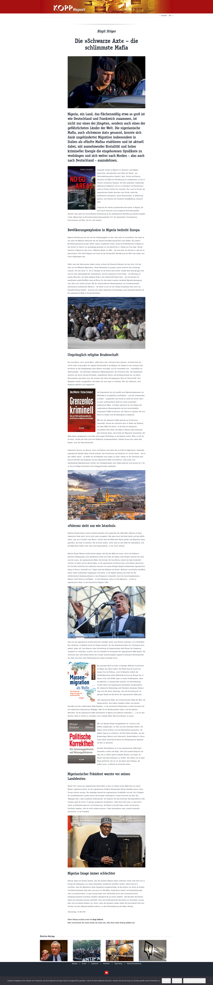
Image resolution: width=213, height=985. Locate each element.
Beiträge (74, 964)
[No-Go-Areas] (81, 168)
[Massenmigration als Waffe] (81, 663)
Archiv (84, 964)
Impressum (94, 964)
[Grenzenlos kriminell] (81, 390)
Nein (177, 981)
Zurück (164, 15)
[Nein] (210, 981)
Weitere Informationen (194, 981)
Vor (170, 15)
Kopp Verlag (118, 964)
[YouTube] (106, 973)
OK (166, 981)
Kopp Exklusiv (98, 919)
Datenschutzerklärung (134, 964)
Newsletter (106, 964)
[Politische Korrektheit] (81, 721)
